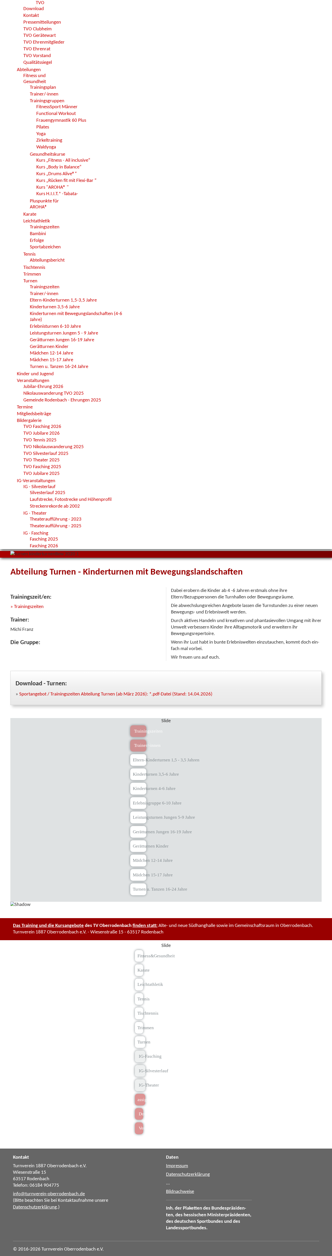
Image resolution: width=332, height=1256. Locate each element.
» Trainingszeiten (27, 606)
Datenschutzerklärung (35, 1207)
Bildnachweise (180, 1191)
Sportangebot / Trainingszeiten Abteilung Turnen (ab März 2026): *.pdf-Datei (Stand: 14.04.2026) (115, 694)
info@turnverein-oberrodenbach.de (49, 1194)
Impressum (177, 1166)
